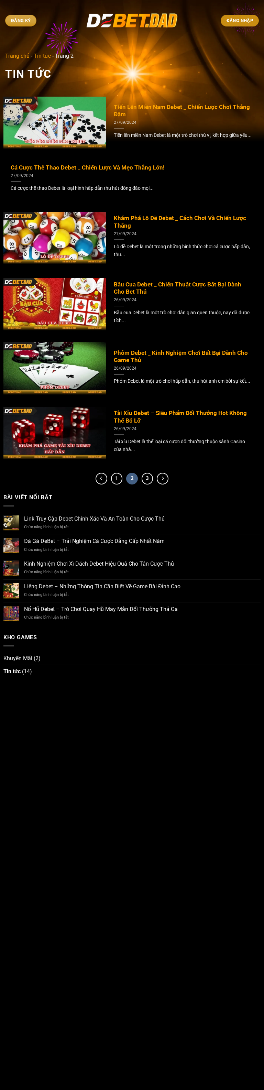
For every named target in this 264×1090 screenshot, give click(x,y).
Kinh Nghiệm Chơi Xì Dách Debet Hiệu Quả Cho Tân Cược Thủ (99, 563)
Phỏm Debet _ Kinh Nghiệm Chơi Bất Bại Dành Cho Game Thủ (181, 357)
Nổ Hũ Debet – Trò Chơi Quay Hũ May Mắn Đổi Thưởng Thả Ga (101, 609)
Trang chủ (17, 56)
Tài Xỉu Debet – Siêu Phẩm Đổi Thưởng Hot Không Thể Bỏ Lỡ (180, 417)
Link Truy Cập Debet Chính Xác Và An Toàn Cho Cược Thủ (94, 518)
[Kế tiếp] (162, 478)
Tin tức (42, 56)
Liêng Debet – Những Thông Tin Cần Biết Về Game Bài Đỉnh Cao (102, 586)
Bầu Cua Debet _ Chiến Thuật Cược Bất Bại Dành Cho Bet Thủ (177, 288)
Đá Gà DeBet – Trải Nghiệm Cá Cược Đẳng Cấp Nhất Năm (94, 541)
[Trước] (101, 478)
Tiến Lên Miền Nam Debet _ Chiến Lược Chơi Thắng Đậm (182, 111)
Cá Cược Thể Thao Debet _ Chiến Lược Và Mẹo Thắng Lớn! (88, 167)
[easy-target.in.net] (132, 20)
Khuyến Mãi (17, 658)
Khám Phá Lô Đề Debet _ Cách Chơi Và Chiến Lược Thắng (180, 222)
